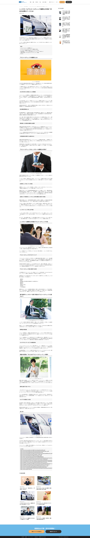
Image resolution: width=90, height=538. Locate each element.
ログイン (57, 2)
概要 (30, 2)
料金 (40, 2)
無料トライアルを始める (36, 531)
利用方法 (36, 2)
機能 (33, 2)
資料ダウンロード (51, 2)
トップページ (21, 6)
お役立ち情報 (44, 2)
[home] (22, 2)
